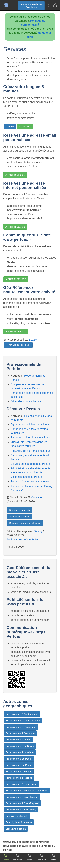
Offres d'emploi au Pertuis (26, 401)
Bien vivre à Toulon (16, 828)
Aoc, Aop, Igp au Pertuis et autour (30, 450)
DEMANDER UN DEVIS (18, 345)
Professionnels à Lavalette (20, 752)
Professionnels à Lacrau (18, 739)
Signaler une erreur (19, 516)
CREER (10, 126)
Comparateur (18, 859)
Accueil (6, 859)
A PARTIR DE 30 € (15, 175)
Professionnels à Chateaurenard (23, 720)
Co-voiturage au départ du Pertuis (30, 463)
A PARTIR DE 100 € (16, 279)
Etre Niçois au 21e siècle (19, 822)
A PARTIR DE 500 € (16, 331)
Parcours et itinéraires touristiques (31, 437)
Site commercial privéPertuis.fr (31, 6)
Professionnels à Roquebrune (21, 784)
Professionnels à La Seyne (20, 746)
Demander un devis (19, 510)
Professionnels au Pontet (19, 758)
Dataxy (33, 339)
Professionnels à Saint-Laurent (22, 797)
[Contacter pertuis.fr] (55, 5)
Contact (54, 859)
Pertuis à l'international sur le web (30, 481)
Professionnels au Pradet (19, 765)
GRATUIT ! (25, 126)
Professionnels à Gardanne (20, 733)
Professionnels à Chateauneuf (22, 714)
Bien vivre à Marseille (17, 816)
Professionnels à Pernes (19, 771)
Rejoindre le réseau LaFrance (25, 523)
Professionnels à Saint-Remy (21, 809)
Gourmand (42, 859)
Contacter (37, 497)
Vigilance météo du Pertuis (26, 476)
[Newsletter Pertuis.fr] (48, 5)
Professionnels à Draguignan (21, 727)
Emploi (30, 859)
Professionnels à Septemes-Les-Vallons (27, 790)
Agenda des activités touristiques (30, 424)
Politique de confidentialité (22, 539)
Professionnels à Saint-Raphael (22, 803)
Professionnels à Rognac (19, 777)
